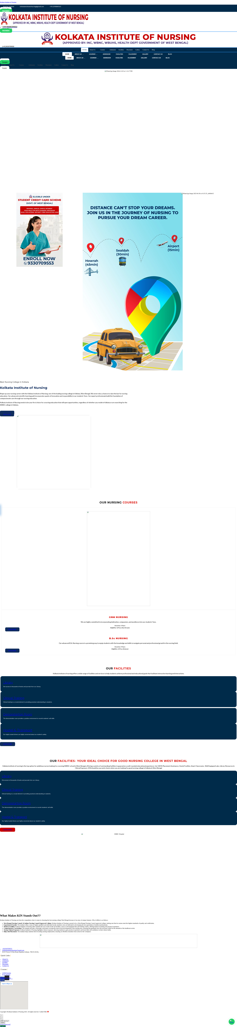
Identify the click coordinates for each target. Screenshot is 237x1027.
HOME (84, 50)
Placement (130, 50)
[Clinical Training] (3, 695)
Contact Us (145, 50)
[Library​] (3, 680)
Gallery (137, 50)
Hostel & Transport (17, 730)
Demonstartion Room (17, 714)
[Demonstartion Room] (3, 711)
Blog (153, 50)
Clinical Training (13, 698)
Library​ (8, 682)
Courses (102, 50)
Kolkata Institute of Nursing (8, 2)
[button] (93, 50)
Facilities (121, 50)
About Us (92, 50)
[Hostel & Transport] (3, 727)
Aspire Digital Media (55, 1012)
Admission (113, 50)
